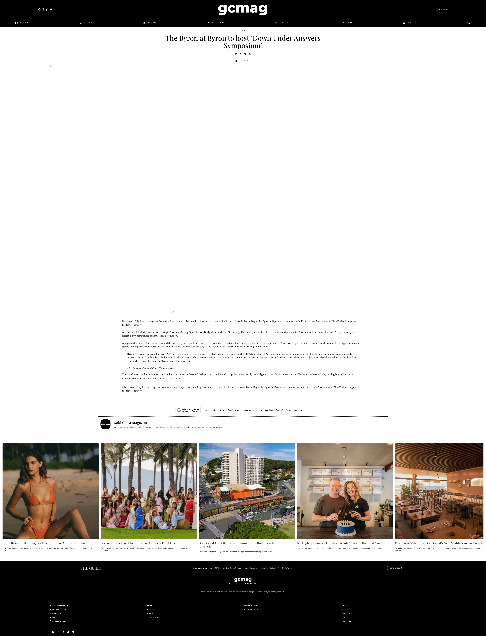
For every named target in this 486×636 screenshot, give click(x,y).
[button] (236, 54)
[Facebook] (39, 9)
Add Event (443, 9)
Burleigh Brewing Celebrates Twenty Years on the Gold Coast (340, 543)
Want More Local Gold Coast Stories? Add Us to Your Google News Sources (254, 410)
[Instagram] (43, 9)
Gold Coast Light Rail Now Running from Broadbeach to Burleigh (238, 545)
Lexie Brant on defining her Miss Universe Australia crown (44, 543)
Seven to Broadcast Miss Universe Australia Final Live (138, 543)
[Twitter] (73, 631)
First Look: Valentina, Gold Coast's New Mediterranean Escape (439, 543)
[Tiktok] (46, 9)
